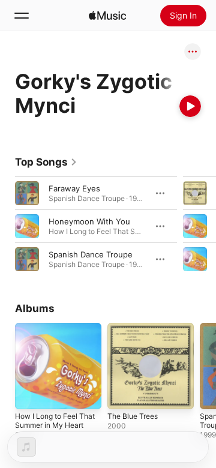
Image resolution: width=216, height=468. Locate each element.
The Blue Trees (132, 416)
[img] (107, 15)
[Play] (190, 106)
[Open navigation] (21, 15)
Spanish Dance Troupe (91, 254)
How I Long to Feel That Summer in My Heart (55, 421)
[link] (46, 162)
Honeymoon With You (89, 221)
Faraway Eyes (74, 188)
